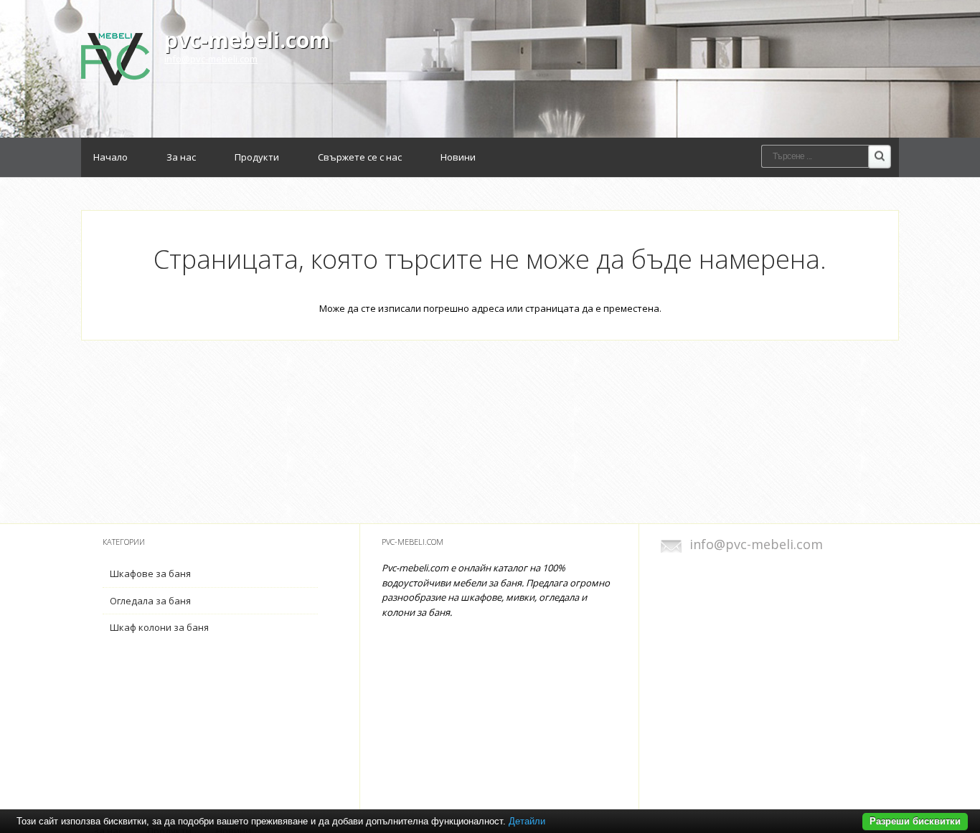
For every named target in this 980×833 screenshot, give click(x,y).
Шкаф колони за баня (159, 627)
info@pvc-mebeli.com (211, 58)
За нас (181, 157)
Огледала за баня (150, 600)
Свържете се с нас (360, 157)
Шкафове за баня (150, 573)
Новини (458, 157)
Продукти (257, 157)
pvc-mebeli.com (247, 39)
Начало (110, 157)
